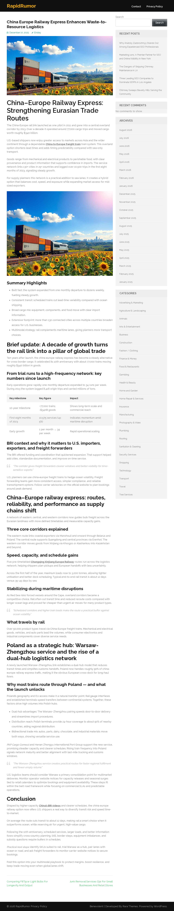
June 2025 (124, 242)
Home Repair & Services (131, 398)
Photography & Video (130, 422)
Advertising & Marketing (131, 302)
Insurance (124, 406)
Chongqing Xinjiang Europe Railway (52, 561)
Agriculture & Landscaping (132, 310)
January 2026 (126, 186)
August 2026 (125, 130)
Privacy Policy (155, 6)
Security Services (127, 454)
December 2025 (127, 194)
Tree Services (126, 494)
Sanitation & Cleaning (130, 446)
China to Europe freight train (63, 144)
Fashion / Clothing (128, 350)
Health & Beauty (127, 382)
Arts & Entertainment (129, 326)
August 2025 (125, 226)
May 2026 (124, 154)
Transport (124, 478)
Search (120, 16)
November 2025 (127, 202)
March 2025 (125, 266)
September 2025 (127, 218)
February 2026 (126, 178)
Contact (136, 6)
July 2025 (124, 234)
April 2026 (124, 162)
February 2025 (126, 274)
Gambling (124, 374)
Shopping (124, 462)
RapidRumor (21, 6)
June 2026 (124, 146)
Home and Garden (128, 390)
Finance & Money (128, 358)
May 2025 (124, 250)
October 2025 (126, 210)
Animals (123, 318)
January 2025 (126, 282)
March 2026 (125, 170)
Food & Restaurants (129, 366)
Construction (125, 342)
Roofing (123, 438)
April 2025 (124, 258)
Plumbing (124, 430)
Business (123, 334)
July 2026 (124, 138)
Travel (122, 486)
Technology (125, 470)
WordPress (160, 906)
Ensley (37, 32)
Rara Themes (130, 906)
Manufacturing (126, 414)
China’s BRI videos (49, 805)
